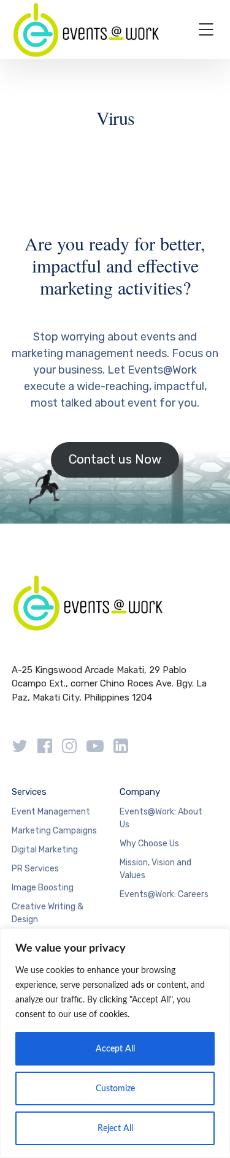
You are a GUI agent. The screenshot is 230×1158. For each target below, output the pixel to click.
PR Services (35, 868)
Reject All (115, 1128)
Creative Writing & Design (47, 913)
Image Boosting (43, 887)
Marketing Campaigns (54, 830)
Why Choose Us (149, 843)
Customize (115, 1089)
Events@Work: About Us (161, 818)
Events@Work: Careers (164, 894)
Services (29, 791)
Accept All (115, 1049)
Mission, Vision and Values (155, 869)
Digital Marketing (45, 849)
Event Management (51, 811)
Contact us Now (115, 459)
